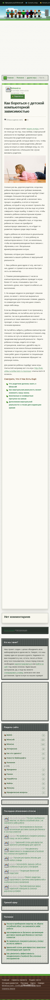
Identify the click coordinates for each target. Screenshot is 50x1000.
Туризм (12, 836)
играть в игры (33, 129)
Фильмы (10, 788)
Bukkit (9, 735)
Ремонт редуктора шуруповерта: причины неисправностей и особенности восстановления (25, 879)
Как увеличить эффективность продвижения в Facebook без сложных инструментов (24, 851)
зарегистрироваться (23, 664)
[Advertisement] (25, 46)
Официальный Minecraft (14, 3)
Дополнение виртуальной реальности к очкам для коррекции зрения (25, 405)
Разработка (12, 779)
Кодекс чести (35, 980)
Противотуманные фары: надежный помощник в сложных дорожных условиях (22, 888)
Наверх (41, 983)
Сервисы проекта (19, 980)
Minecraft (11, 739)
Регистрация (9, 630)
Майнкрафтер (16, 88)
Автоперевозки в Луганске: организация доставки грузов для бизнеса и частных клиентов (24, 829)
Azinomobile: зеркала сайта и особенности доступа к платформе (25, 865)
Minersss (10, 744)
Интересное (12, 749)
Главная (5, 980)
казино (12, 864)
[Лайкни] (5, 119)
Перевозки (13, 827)
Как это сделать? (14, 753)
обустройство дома (17, 818)
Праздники (12, 769)
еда (10, 857)
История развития (10, 983)
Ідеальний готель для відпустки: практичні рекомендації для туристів (26, 843)
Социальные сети (16, 848)
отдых (11, 842)
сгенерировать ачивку (13, 672)
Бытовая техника (16, 877)
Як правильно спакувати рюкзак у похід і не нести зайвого (27, 837)
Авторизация (21, 630)
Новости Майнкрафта (16, 758)
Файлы (10, 783)
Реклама (24, 983)
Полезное (11, 762)
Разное (10, 774)
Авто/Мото (13, 886)
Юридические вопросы (17, 792)
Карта (32, 983)
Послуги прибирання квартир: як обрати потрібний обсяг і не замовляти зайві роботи (24, 820)
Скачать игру (33, 3)
